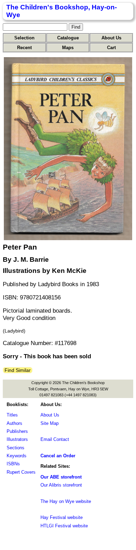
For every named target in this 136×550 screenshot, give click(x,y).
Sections (15, 447)
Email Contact (54, 439)
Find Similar (18, 370)
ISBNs (13, 463)
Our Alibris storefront (61, 485)
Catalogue (68, 37)
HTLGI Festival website (64, 525)
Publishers (17, 431)
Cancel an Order (57, 455)
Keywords (17, 455)
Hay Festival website (61, 517)
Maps (68, 47)
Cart (111, 47)
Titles (12, 415)
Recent (24, 47)
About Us (111, 37)
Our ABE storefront (61, 477)
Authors (14, 423)
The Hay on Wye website (65, 501)
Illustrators (17, 439)
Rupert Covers (21, 472)
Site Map (49, 423)
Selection (24, 37)
